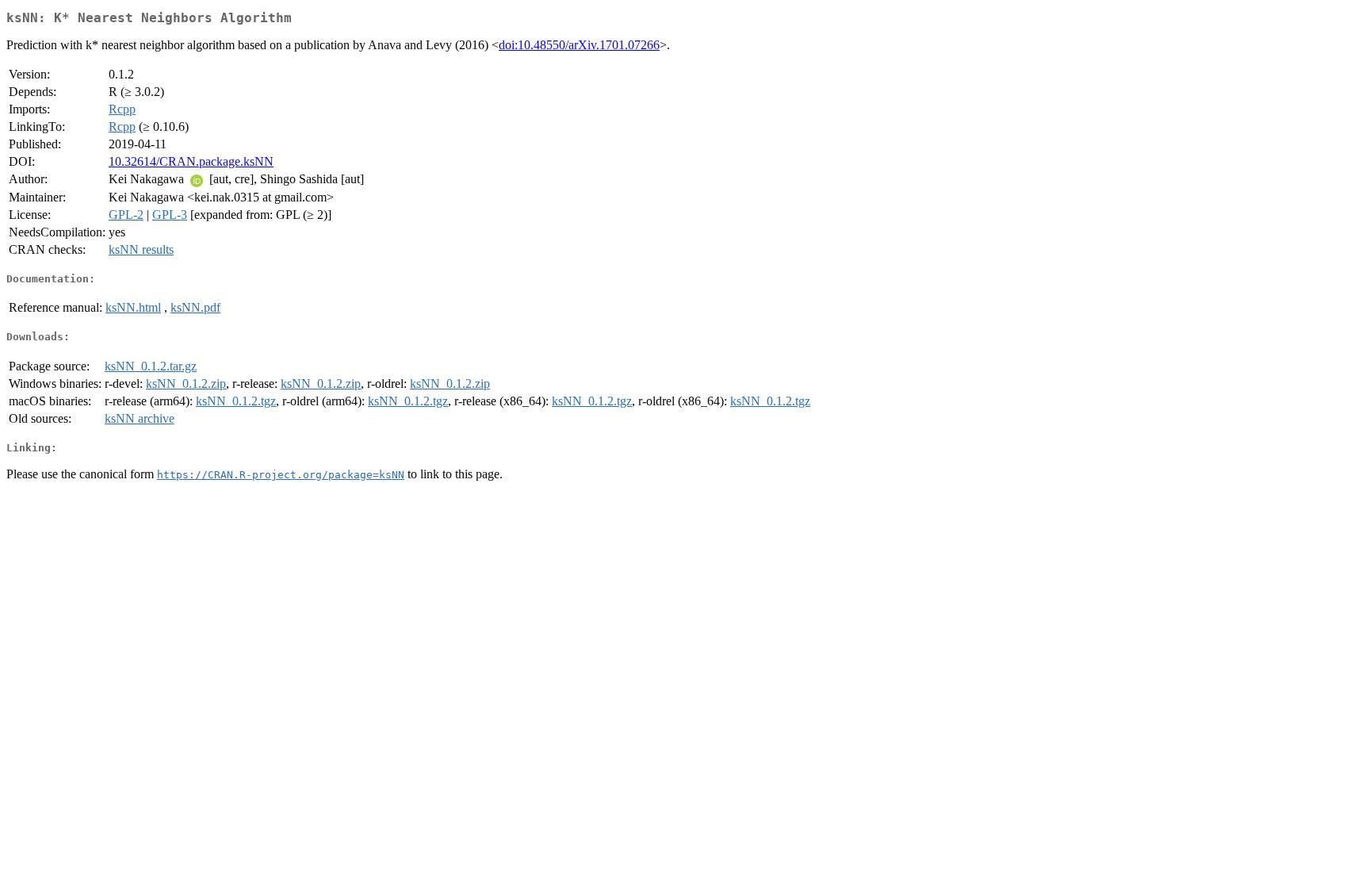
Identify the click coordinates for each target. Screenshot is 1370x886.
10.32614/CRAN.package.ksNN (191, 161)
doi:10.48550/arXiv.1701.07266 (579, 45)
